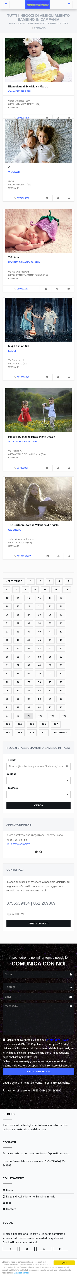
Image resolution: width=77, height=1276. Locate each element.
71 (50, 673)
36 (61, 623)
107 (56, 724)
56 (18, 657)
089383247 (22, 288)
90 (61, 699)
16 (39, 598)
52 (39, 648)
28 (39, 615)
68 (18, 673)
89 (50, 699)
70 (39, 673)
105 (32, 724)
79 (7, 690)
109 (20, 732)
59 (50, 657)
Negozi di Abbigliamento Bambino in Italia (43, 23)
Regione (11, 774)
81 (28, 690)
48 (61, 640)
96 (61, 707)
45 (28, 640)
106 (44, 724)
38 (18, 632)
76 (39, 682)
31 (7, 623)
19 (7, 606)
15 (28, 598)
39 (28, 632)
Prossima (60, 732)
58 (39, 657)
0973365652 (23, 198)
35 (50, 623)
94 (39, 707)
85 (7, 699)
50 (18, 648)
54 (61, 648)
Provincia (12, 787)
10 (45, 589)
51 (28, 648)
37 (7, 632)
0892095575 (23, 117)
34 (39, 623)
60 (61, 657)
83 (50, 690)
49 (7, 648)
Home (11, 23)
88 (39, 699)
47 (50, 640)
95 (50, 707)
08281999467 (24, 556)
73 (7, 682)
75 (28, 682)
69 (28, 673)
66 (61, 665)
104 (20, 724)
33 (28, 623)
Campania (39, 28)
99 (28, 716)
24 (61, 606)
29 (50, 615)
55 (7, 657)
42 (61, 632)
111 (44, 732)
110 (32, 732)
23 (50, 606)
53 (50, 648)
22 (39, 606)
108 (8, 732)
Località (11, 760)
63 (28, 665)
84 (61, 690)
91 (7, 707)
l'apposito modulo (58, 1153)
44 (18, 640)
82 (39, 690)
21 (28, 606)
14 (18, 598)
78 (61, 682)
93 (28, 707)
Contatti (11, 1209)
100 (40, 716)
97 (7, 716)
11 (56, 589)
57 (28, 657)
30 (61, 615)
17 (50, 598)
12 (66, 589)
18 (61, 598)
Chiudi (64, 1262)
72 (61, 673)
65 (50, 665)
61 (7, 665)
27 (28, 615)
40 (39, 632)
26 (18, 615)
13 (7, 598)
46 (39, 640)
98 (18, 716)
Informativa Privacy (57, 1040)
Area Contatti (38, 923)
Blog (8, 1202)
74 (18, 682)
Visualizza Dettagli (21, 1272)
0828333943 (23, 377)
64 (39, 665)
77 (50, 682)
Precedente (14, 581)
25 (7, 615)
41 (50, 632)
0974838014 (23, 467)
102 (64, 716)
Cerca (38, 805)
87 (28, 699)
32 (18, 623)
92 (18, 707)
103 (8, 724)
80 (18, 690)
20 (18, 606)
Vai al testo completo (18, 844)
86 (18, 699)
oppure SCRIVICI (16, 914)
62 (18, 665)
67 (7, 673)
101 (52, 716)
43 (7, 640)
